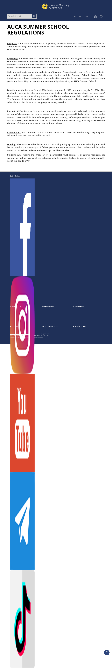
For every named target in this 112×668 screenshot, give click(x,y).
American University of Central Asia (20, 334)
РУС (80, 16)
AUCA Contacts (38, 337)
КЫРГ (87, 16)
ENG (74, 16)
